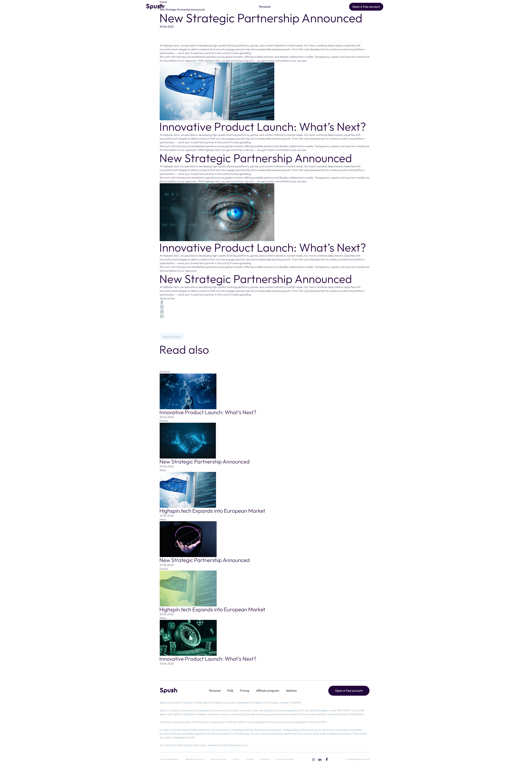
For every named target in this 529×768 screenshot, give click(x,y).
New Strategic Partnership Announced (204, 461)
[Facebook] (327, 759)
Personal (264, 7)
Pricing (244, 690)
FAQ (230, 690)
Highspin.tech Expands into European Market (212, 510)
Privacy (236, 759)
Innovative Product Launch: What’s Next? (207, 412)
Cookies (249, 759)
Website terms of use (194, 759)
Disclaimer (265, 759)
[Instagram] (313, 759)
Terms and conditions (169, 759)
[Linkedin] (320, 759)
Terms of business (218, 759)
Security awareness (285, 759)
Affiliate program (267, 690)
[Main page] (155, 7)
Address (291, 690)
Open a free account (366, 7)
